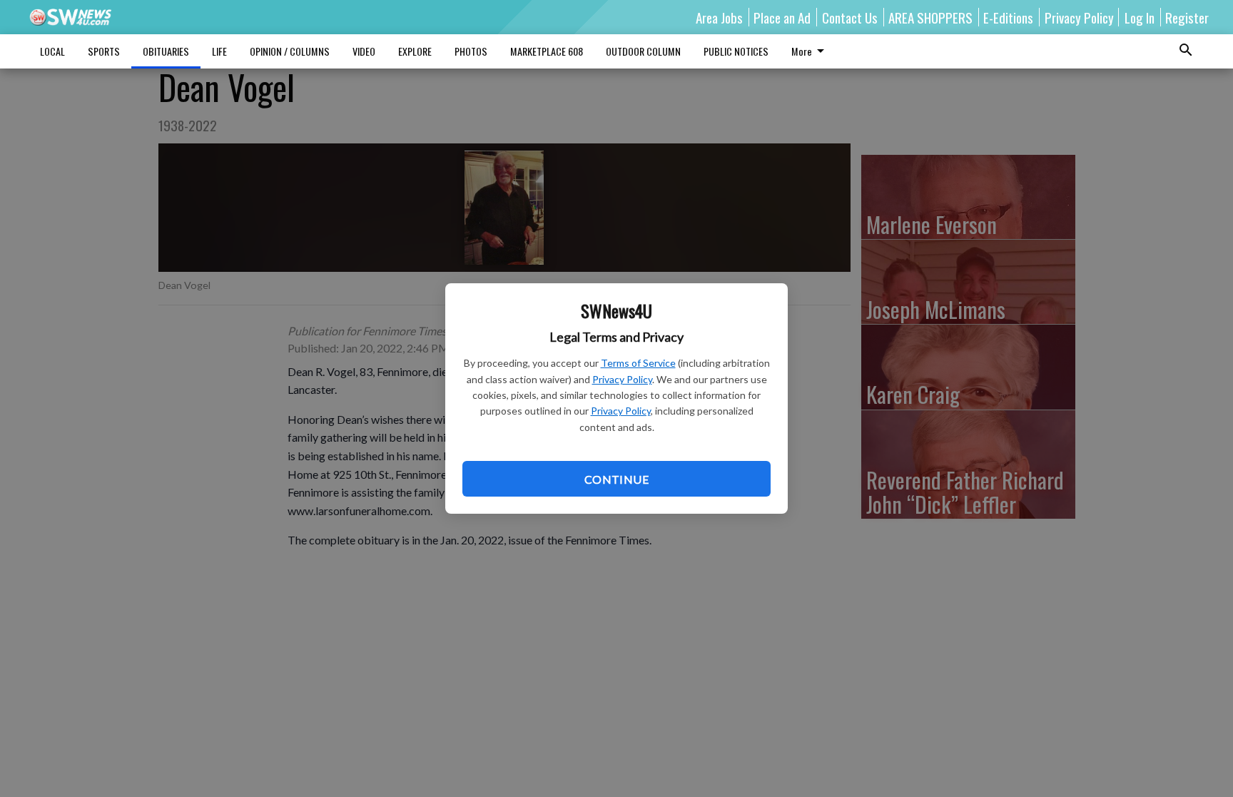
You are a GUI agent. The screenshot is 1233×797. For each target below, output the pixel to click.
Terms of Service (638, 363)
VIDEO (363, 51)
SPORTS (104, 51)
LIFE (219, 51)
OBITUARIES (166, 51)
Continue (616, 479)
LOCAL (52, 51)
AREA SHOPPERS (930, 17)
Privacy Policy (622, 379)
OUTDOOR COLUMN (643, 51)
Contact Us (850, 17)
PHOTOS (471, 51)
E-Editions (1008, 17)
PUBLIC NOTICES (736, 51)
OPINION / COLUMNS (290, 51)
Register (1187, 17)
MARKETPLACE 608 (546, 51)
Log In (1140, 17)
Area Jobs (719, 17)
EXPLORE (415, 51)
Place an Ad (782, 17)
